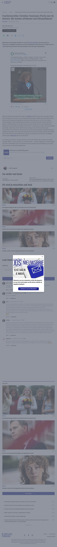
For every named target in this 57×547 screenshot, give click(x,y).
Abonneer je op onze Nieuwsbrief (28, 288)
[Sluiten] (42, 256)
